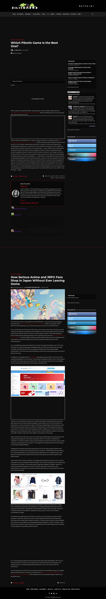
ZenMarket (33, 357)
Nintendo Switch (20, 39)
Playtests (73, 14)
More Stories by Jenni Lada (29, 203)
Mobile (52, 14)
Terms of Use (66, 589)
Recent (73, 92)
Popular (77, 92)
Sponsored (18, 274)
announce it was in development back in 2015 (25, 112)
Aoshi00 (75, 96)
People (69, 92)
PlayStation (36, 14)
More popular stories (73, 87)
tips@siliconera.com (56, 597)
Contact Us (57, 589)
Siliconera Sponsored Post (32, 287)
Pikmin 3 (63, 176)
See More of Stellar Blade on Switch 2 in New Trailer (81, 63)
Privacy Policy (75, 589)
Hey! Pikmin (48, 176)
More (78, 14)
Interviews (66, 14)
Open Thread (34, 589)
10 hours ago (92, 103)
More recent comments (73, 129)
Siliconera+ (20, 14)
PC (48, 14)
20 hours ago (92, 123)
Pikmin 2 (58, 176)
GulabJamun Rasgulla (79, 106)
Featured (13, 39)
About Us (50, 589)
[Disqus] (38, 224)
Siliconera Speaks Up (60, 177)
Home (14, 14)
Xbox (43, 14)
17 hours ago (92, 113)
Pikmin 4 (53, 177)
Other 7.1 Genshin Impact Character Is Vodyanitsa (81, 77)
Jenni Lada (18, 50)
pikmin (53, 176)
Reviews (59, 14)
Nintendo (27, 14)
